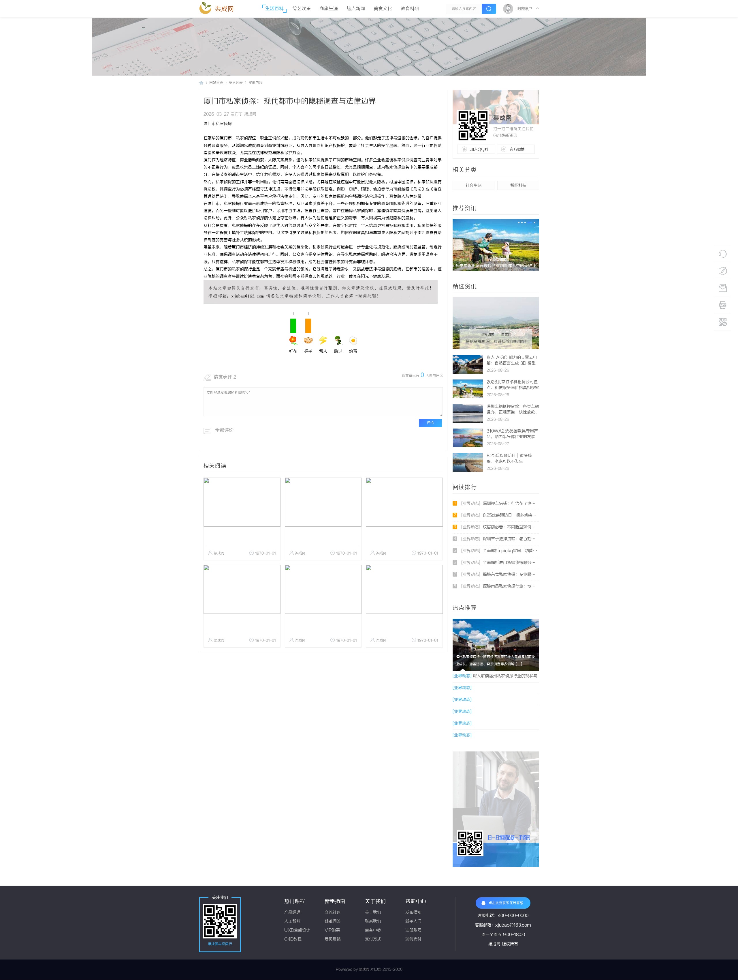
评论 (430, 423)
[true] (489, 9)
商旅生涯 (328, 9)
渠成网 (224, 9)
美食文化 (383, 9)
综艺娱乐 (301, 9)
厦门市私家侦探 (218, 123)
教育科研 (410, 9)
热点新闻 (356, 9)
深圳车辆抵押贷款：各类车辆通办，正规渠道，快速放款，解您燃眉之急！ (513, 412)
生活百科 (274, 9)
